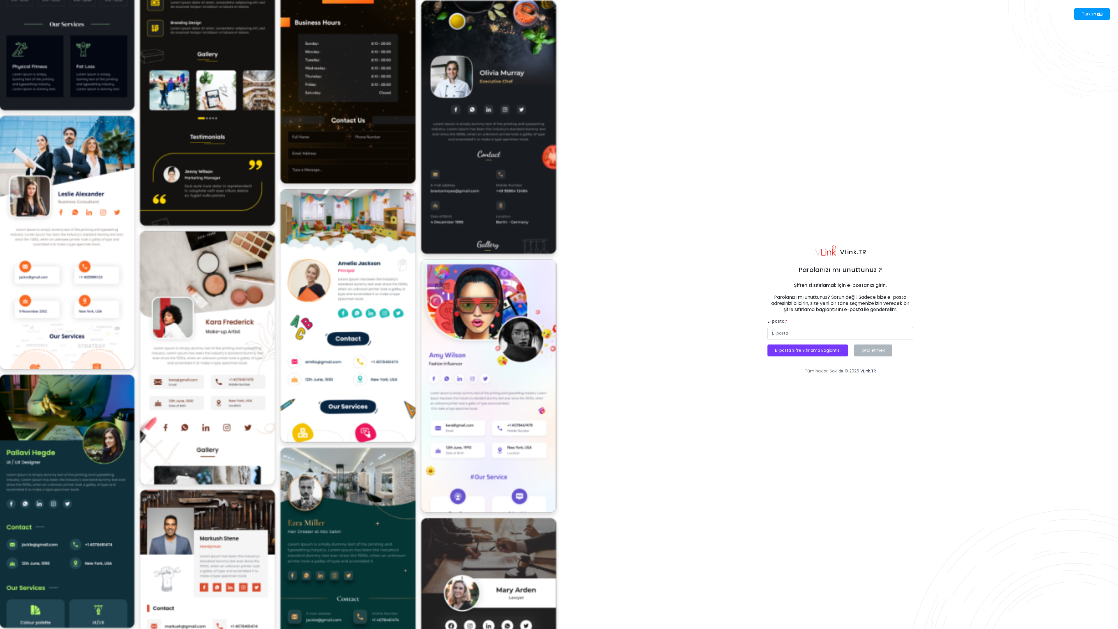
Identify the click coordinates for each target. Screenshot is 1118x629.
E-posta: (776, 321)
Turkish (1089, 14)
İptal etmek (873, 350)
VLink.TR (868, 371)
